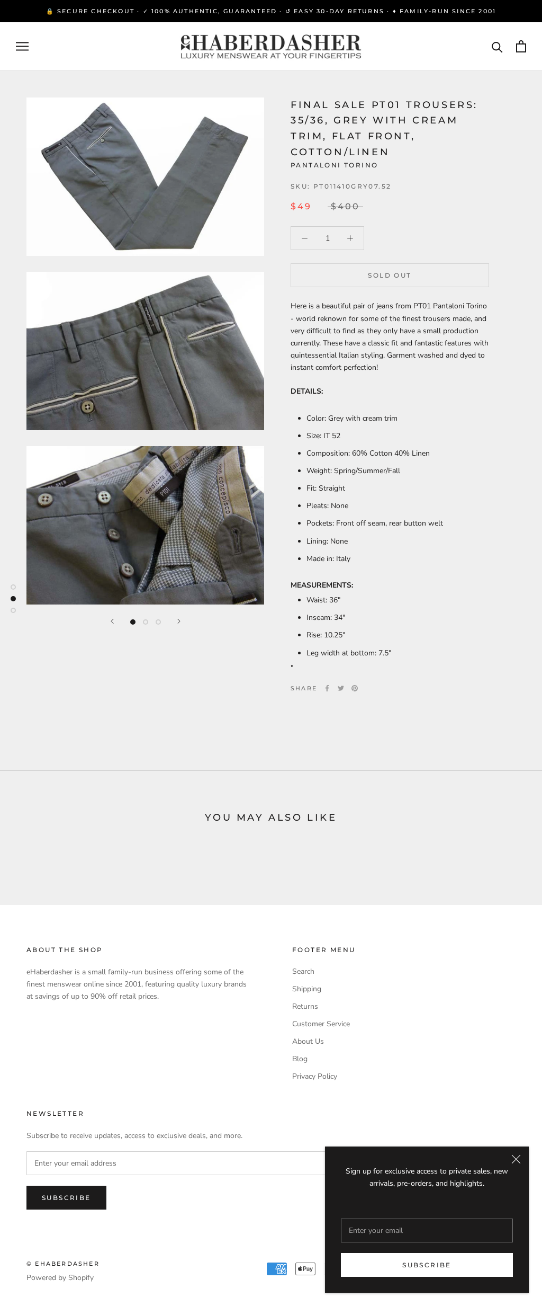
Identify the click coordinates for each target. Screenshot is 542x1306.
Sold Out (389, 275)
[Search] (497, 46)
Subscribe (426, 1265)
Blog (300, 1059)
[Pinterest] (354, 688)
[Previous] (112, 621)
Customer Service (321, 1024)
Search (303, 971)
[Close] (516, 1159)
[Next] (178, 621)
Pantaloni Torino (334, 165)
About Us (308, 1041)
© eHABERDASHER (63, 1263)
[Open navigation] (22, 46)
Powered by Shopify (60, 1278)
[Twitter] (341, 688)
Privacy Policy (314, 1076)
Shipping (306, 989)
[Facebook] (327, 688)
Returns (305, 1006)
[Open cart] (521, 46)
